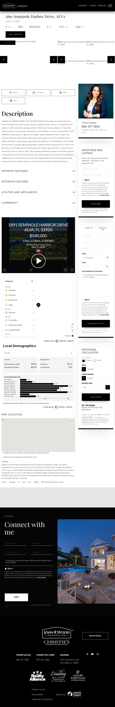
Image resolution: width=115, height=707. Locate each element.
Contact (83, 6)
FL (19, 482)
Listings (12, 482)
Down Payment (88, 374)
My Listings (85, 130)
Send (16, 597)
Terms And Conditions (42, 699)
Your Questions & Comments (92, 271)
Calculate (95, 397)
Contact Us (89, 228)
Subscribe (96, 204)
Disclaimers (37, 694)
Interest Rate (87, 383)
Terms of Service (95, 332)
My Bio (84, 132)
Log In (93, 6)
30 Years (88, 360)
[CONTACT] (15, 34)
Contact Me (103, 130)
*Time (84, 263)
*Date (84, 254)
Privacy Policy (105, 195)
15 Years (98, 360)
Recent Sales (94, 130)
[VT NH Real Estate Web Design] (74, 695)
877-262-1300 (43, 660)
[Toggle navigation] (110, 6)
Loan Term (86, 358)
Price (84, 365)
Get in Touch (95, 636)
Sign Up (101, 6)
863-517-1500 (91, 126)
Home (4, 482)
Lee (23, 482)
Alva (29, 482)
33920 (36, 482)
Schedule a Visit (103, 229)
